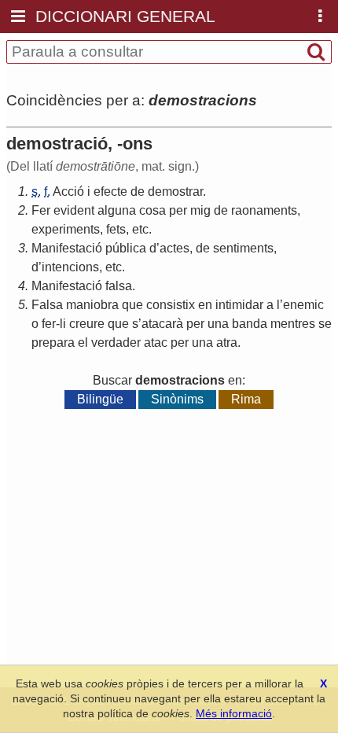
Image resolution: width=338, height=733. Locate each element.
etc (140, 229)
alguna (116, 210)
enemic (303, 304)
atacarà (162, 323)
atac (155, 342)
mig (200, 210)
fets (116, 229)
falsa (118, 286)
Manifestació (66, 248)
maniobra (92, 304)
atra (226, 342)
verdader (116, 342)
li (63, 323)
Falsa (47, 304)
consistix (170, 304)
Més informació (234, 713)
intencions (70, 267)
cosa (152, 210)
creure (87, 323)
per (178, 210)
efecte (110, 191)
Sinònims (177, 399)
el (83, 342)
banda (249, 323)
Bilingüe (100, 399)
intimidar (239, 304)
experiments (65, 229)
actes (174, 248)
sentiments (243, 248)
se (325, 323)
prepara (53, 342)
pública (125, 248)
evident (73, 210)
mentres (292, 323)
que (132, 304)
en (205, 304)
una (218, 323)
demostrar (175, 191)
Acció (68, 191)
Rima (246, 399)
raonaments (264, 210)
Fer (40, 210)
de (137, 191)
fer (49, 323)
